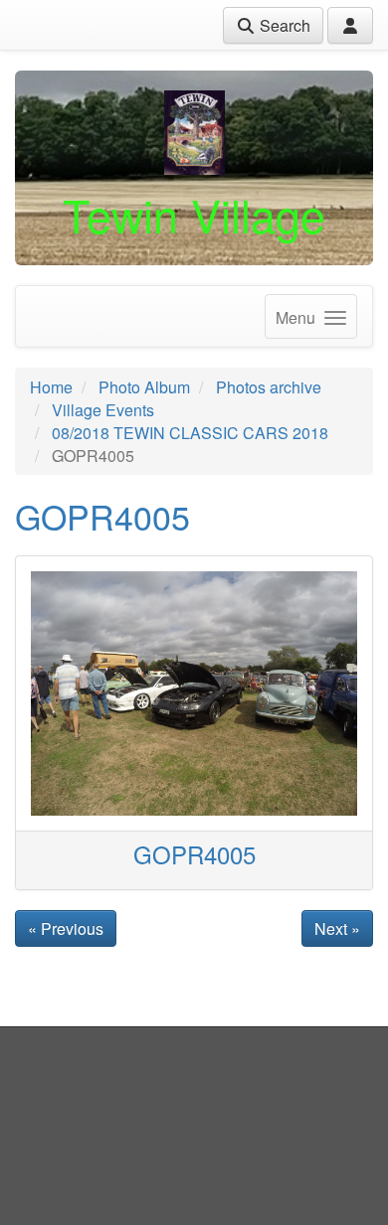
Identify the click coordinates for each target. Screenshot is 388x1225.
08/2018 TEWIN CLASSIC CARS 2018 (190, 432)
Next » (337, 928)
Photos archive (268, 387)
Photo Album (144, 387)
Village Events (103, 409)
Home (51, 387)
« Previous (65, 928)
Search (283, 25)
